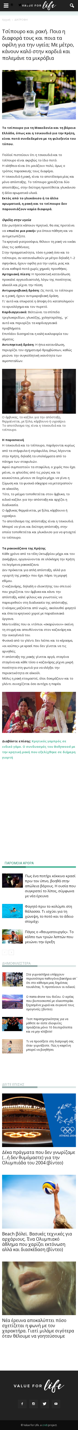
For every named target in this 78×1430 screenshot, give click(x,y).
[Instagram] (12, 5)
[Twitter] (20, 5)
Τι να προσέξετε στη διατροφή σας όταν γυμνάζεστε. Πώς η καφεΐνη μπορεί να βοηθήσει (49, 1045)
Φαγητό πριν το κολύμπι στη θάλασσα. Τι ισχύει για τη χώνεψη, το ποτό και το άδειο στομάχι (49, 914)
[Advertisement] (39, 824)
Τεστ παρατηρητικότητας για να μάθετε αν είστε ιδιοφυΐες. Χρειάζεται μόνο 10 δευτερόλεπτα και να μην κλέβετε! (49, 1025)
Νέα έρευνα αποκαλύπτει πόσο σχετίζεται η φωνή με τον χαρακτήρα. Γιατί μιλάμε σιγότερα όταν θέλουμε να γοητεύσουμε (38, 1328)
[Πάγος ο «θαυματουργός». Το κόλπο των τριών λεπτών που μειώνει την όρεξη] (12, 936)
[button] (72, 5)
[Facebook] (22, 1404)
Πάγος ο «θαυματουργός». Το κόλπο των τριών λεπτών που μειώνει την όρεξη (49, 936)
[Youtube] (56, 1404)
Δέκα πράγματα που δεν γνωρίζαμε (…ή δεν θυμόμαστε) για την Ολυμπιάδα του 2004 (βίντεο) (38, 1157)
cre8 (44, 1425)
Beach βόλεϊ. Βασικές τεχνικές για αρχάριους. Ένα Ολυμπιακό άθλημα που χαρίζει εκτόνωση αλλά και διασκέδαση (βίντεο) (37, 1241)
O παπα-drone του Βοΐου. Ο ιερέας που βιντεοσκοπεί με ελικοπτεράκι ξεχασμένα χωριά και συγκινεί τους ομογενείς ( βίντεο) (50, 1003)
